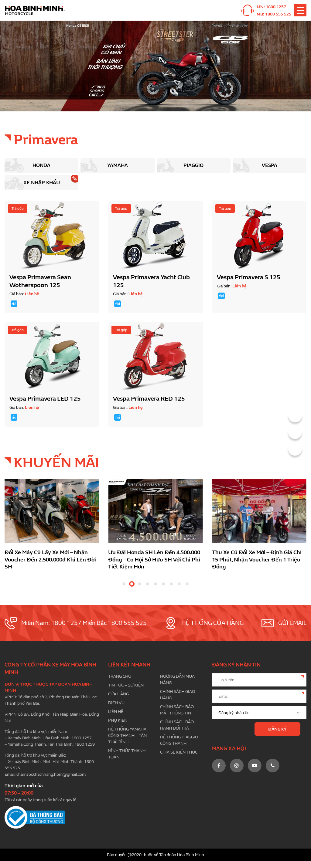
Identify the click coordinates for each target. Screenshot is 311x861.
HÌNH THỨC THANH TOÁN (126, 754)
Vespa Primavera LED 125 (45, 398)
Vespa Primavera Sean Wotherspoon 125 (40, 281)
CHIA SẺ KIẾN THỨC (178, 752)
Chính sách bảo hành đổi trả (177, 725)
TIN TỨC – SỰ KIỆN (126, 685)
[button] (124, 584)
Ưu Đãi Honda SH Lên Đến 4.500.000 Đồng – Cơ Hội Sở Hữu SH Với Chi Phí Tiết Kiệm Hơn (154, 559)
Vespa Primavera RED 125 (149, 398)
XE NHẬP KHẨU (41, 182)
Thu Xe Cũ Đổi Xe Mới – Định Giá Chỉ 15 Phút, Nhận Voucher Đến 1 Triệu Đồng (257, 559)
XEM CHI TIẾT (51, 235)
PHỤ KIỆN (117, 720)
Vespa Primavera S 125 (248, 277)
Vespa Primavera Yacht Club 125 (151, 281)
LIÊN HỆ (115, 711)
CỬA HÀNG (118, 694)
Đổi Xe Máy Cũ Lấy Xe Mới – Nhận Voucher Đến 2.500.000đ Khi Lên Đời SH (50, 559)
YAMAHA (117, 165)
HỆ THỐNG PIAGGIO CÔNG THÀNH (179, 740)
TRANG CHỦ (119, 676)
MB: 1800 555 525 (274, 14)
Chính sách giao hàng (177, 694)
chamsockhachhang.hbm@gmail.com (51, 774)
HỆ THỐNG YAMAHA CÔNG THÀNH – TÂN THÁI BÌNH (127, 735)
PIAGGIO (193, 165)
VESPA (269, 165)
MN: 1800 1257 (271, 6)
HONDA (41, 165)
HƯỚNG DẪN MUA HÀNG (177, 679)
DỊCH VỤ (116, 702)
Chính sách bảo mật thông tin (177, 710)
